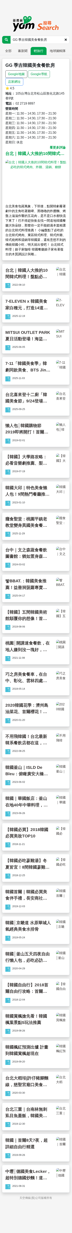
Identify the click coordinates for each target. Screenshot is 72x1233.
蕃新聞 (22, 51)
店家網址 (14, 81)
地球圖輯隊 (58, 51)
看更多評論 (58, 147)
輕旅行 (38, 51)
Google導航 (39, 74)
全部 (8, 51)
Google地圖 (16, 74)
